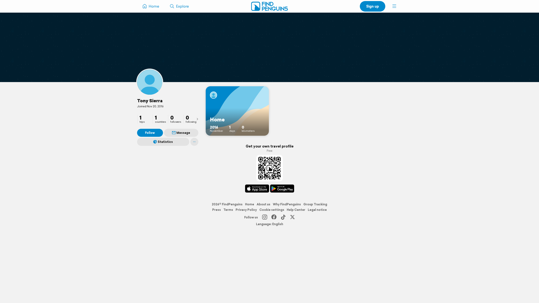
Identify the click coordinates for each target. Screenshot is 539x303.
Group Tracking (315, 204)
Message (183, 133)
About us (263, 204)
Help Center (296, 210)
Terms (228, 210)
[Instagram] (264, 217)
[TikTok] (283, 217)
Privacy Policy (246, 210)
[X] (292, 217)
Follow (150, 133)
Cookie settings (271, 210)
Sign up (372, 6)
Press (216, 210)
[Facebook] (273, 217)
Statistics (165, 142)
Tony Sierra (150, 100)
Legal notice (317, 210)
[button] (394, 6)
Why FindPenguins (287, 204)
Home (249, 204)
